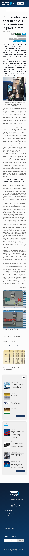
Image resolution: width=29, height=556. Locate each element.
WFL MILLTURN (22, 36)
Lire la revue (7, 526)
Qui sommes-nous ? (9, 531)
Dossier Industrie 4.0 (20, 41)
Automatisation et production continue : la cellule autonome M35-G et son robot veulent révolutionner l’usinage (14, 369)
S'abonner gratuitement (10, 528)
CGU (16, 551)
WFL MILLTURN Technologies (18, 39)
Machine (18, 33)
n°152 (24, 33)
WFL (13, 33)
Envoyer (20, 540)
